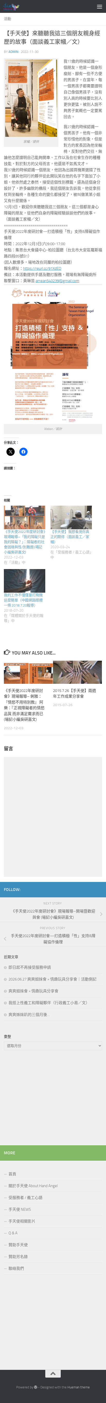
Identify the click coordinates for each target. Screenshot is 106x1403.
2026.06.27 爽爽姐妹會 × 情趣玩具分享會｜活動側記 (52, 979)
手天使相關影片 (22, 1221)
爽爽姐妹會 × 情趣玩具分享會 (33, 991)
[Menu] (99, 6)
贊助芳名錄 (18, 1256)
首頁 (12, 1174)
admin (13, 52)
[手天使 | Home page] (13, 6)
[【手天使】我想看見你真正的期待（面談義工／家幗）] (71, 517)
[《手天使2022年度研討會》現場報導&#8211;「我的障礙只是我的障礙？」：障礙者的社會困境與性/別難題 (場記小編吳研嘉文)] (24, 517)
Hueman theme (78, 1387)
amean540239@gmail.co (56, 280)
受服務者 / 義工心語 (25, 1197)
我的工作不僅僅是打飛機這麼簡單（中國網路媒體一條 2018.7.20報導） (23, 600)
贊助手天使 (18, 1245)
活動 (7, 19)
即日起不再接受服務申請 (29, 967)
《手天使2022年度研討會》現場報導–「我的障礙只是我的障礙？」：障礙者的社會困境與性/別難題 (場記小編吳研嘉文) (24, 542)
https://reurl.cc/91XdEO (42, 268)
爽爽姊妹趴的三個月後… (29, 1014)
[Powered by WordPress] (35, 1387)
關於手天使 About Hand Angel (33, 1186)
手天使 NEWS (19, 1209)
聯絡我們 (16, 1268)
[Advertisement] (53, 1099)
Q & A (12, 1233)
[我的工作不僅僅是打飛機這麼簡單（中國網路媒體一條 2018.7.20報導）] (24, 581)
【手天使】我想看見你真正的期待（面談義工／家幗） (69, 537)
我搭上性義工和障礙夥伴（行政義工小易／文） (49, 1003)
